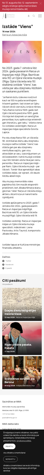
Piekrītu (9, 446)
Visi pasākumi (7, 284)
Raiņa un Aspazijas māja (14, 34)
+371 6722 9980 (8, 414)
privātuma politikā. (24, 441)
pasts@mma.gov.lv (9, 417)
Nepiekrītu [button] (10, 459)
